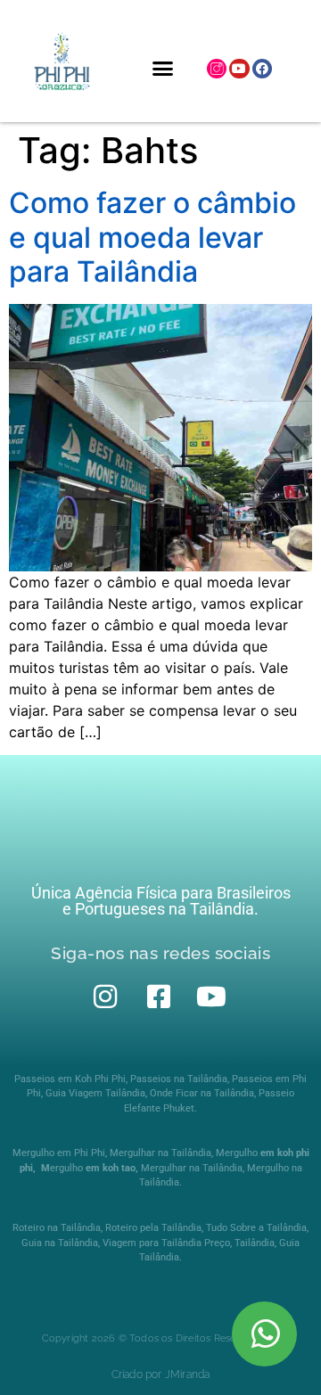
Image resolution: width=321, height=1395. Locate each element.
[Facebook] (262, 68)
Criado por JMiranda (160, 1374)
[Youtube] (239, 68)
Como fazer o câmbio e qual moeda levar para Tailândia (152, 237)
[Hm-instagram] (216, 68)
